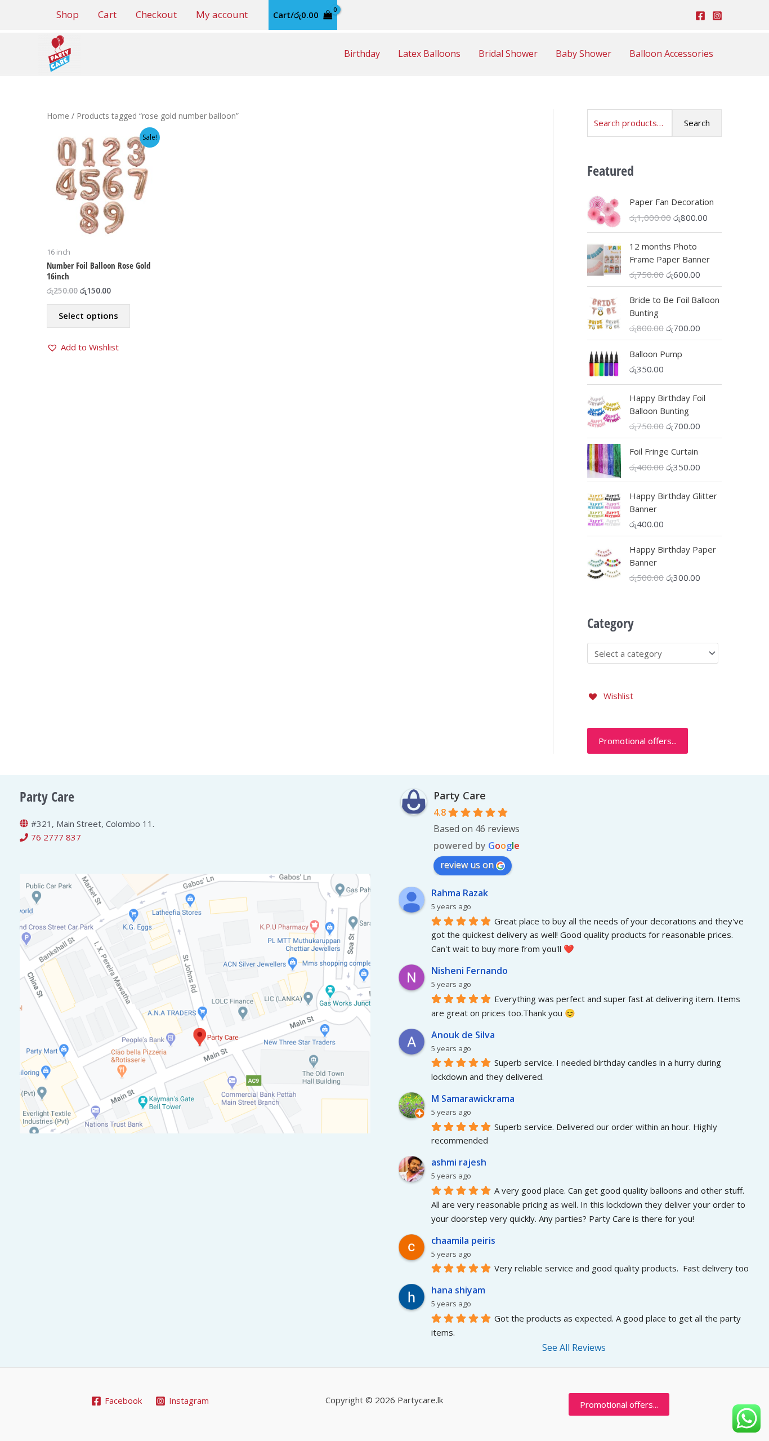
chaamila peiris (463, 1240)
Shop (67, 14)
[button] (83, 347)
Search (697, 122)
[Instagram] (717, 16)
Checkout (156, 14)
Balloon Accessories (671, 53)
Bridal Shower (508, 53)
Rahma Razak (459, 893)
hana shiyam (458, 1290)
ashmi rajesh (458, 1162)
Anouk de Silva (463, 1035)
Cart (107, 14)
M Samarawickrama (473, 1098)
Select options (88, 315)
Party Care (459, 795)
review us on (467, 865)
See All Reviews (574, 1347)
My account (222, 14)
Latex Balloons (429, 53)
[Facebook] (700, 16)
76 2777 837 (56, 837)
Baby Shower (583, 53)
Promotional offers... (637, 740)
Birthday (362, 53)
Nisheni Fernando (469, 970)
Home (58, 115)
